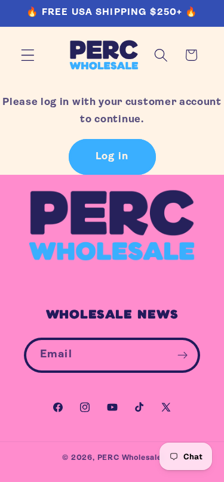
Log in (112, 157)
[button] (28, 55)
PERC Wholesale (129, 458)
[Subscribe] (182, 355)
